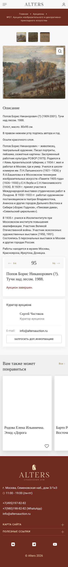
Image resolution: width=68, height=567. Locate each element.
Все (61, 363)
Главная (23, 14)
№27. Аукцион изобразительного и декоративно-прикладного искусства (34, 19)
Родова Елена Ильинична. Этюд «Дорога (24, 430)
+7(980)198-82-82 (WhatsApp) (22, 508)
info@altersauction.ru (16, 513)
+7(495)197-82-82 (14, 503)
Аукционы (38, 14)
